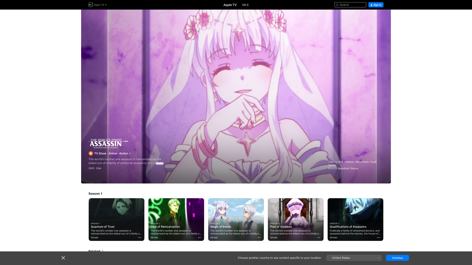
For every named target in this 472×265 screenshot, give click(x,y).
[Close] (63, 257)
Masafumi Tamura (348, 168)
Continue (397, 257)
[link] (96, 251)
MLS (245, 5)
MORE (160, 163)
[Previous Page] (84, 219)
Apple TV (230, 5)
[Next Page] (387, 219)
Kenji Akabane (346, 161)
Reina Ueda (362, 161)
